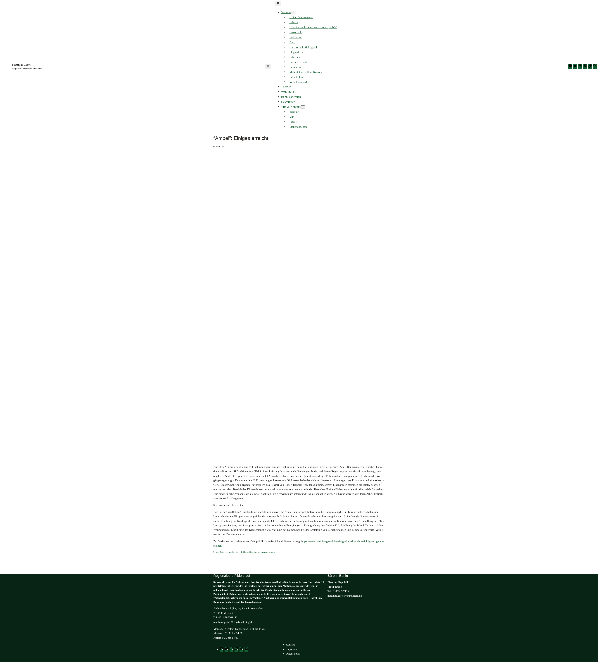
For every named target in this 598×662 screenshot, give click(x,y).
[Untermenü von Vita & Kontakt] (303, 107)
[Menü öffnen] (268, 66)
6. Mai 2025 (218, 552)
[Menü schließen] (278, 3)
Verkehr (286, 12)
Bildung (244, 552)
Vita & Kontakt (291, 106)
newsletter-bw (232, 552)
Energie (264, 552)
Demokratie (254, 552)
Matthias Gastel (21, 64)
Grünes (272, 552)
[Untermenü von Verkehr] (293, 12)
